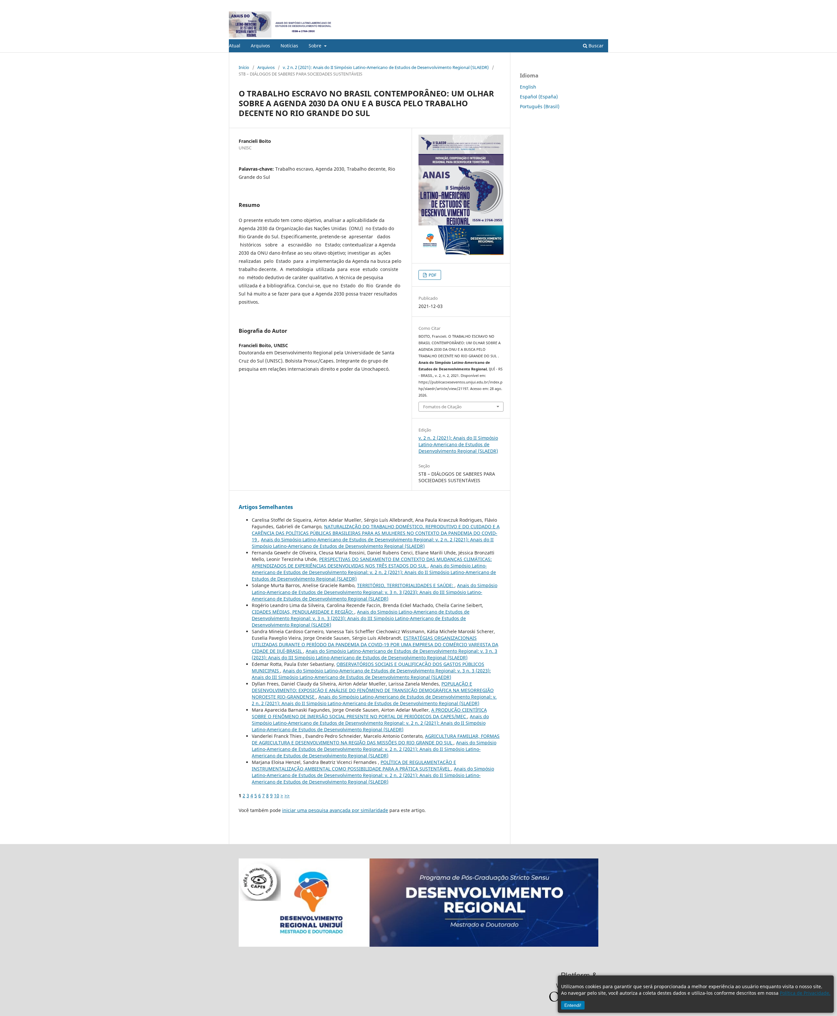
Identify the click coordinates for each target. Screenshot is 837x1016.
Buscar (595, 45)
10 (276, 795)
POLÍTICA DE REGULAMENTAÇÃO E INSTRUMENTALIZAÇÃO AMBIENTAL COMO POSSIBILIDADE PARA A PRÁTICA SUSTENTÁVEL (354, 765)
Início (244, 67)
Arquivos (260, 45)
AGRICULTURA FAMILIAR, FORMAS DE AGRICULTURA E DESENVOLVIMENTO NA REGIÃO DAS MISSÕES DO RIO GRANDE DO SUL (376, 739)
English (528, 87)
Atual (234, 45)
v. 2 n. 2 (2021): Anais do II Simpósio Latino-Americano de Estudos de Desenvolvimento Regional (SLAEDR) (386, 67)
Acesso (601, 5)
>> (287, 795)
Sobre (316, 45)
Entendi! (572, 1005)
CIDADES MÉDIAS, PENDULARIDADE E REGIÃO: (303, 612)
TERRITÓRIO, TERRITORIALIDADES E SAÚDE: (405, 585)
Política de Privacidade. (805, 993)
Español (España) (539, 96)
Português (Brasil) (539, 106)
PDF (432, 275)
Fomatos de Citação (442, 407)
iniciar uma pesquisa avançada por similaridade (335, 810)
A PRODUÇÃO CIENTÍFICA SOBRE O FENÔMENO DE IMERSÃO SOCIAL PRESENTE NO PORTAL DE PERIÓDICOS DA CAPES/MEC (369, 713)
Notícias (289, 45)
